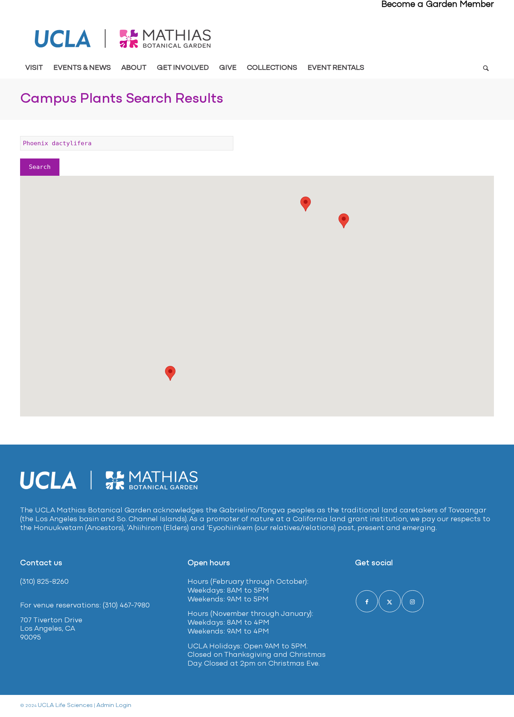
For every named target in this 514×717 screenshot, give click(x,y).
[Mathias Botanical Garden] (123, 38)
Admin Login (113, 706)
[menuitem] (34, 68)
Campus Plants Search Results (121, 99)
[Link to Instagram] (413, 601)
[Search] (485, 68)
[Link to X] (390, 601)
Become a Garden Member (437, 4)
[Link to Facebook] (367, 601)
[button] (170, 373)
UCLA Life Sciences (65, 706)
